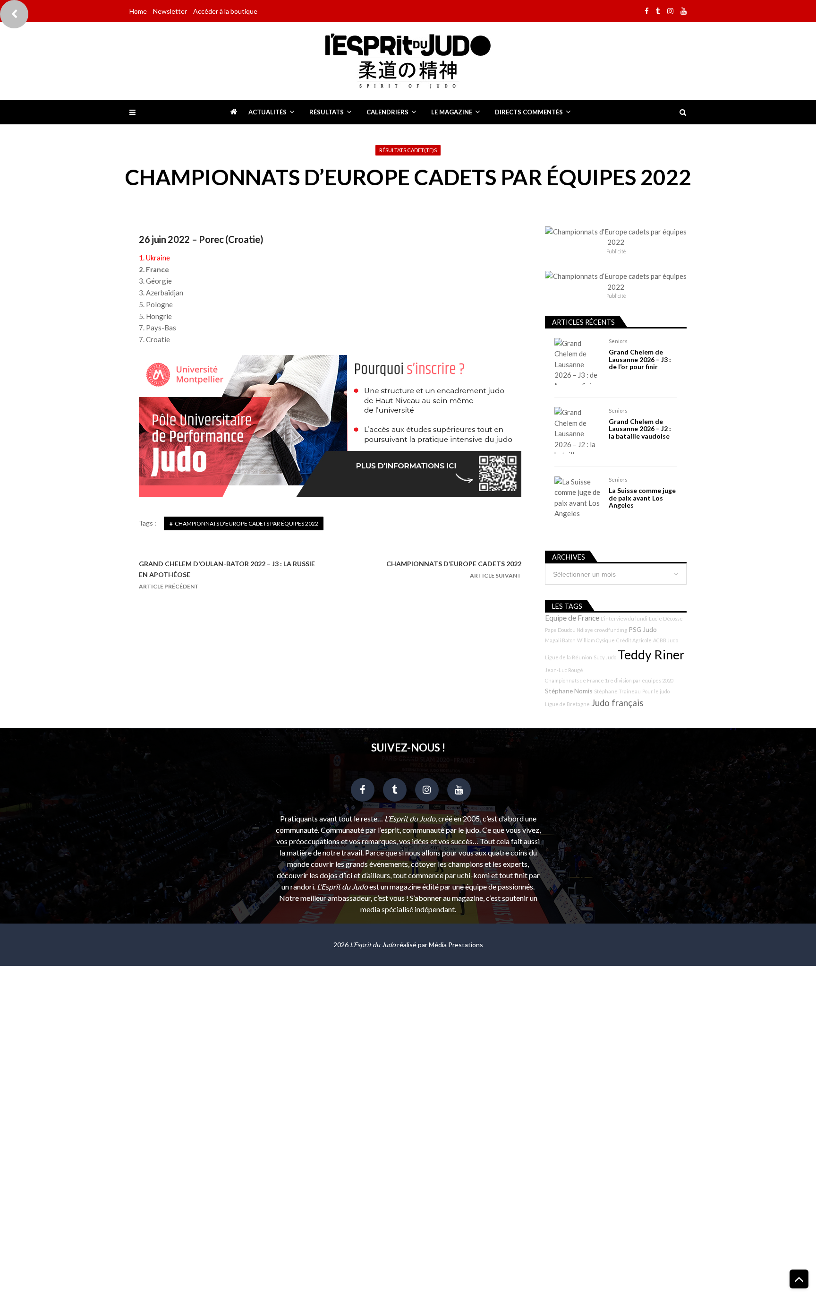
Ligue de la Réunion (568, 657)
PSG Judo (643, 629)
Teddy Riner (651, 654)
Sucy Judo (605, 657)
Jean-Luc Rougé (564, 670)
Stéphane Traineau (617, 691)
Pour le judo (656, 691)
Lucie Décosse (666, 618)
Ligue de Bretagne (567, 704)
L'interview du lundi (624, 618)
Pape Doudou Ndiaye (569, 630)
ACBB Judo (665, 640)
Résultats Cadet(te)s (408, 150)
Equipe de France (572, 617)
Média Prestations (456, 945)
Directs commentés (529, 112)
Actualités (267, 112)
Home (138, 11)
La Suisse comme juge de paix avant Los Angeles (642, 498)
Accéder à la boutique (225, 11)
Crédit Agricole (634, 640)
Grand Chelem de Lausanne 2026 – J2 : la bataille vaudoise (640, 429)
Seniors (618, 341)
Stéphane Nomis (569, 691)
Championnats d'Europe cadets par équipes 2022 (246, 523)
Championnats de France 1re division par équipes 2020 (609, 680)
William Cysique (596, 640)
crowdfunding (611, 630)
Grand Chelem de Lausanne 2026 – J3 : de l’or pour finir (640, 359)
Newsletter (170, 11)
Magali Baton (560, 640)
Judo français (617, 703)
